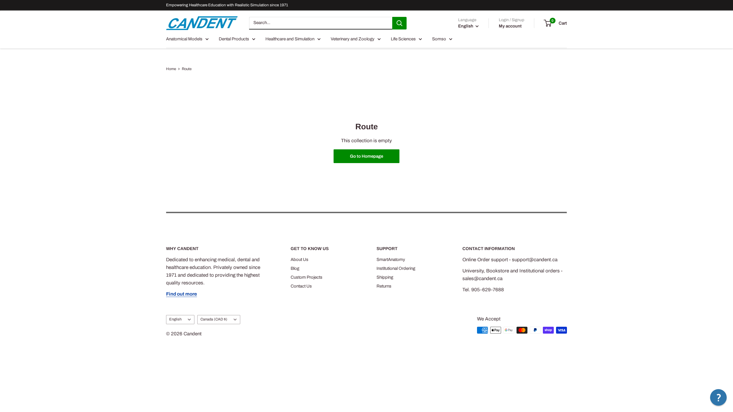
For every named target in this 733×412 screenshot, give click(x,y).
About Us (299, 259)
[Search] (399, 23)
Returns (384, 286)
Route (187, 69)
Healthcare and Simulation (289, 39)
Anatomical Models (184, 39)
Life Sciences (403, 39)
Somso (439, 39)
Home (171, 69)
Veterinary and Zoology (353, 39)
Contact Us (301, 286)
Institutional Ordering (396, 268)
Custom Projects (306, 277)
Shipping (385, 277)
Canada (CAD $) (213, 319)
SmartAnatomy (391, 259)
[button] (718, 397)
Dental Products (234, 39)
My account (510, 26)
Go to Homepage (366, 156)
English (175, 319)
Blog (295, 268)
